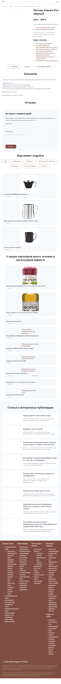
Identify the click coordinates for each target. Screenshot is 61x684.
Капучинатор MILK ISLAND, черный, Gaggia (19, 348)
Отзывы (27, 66)
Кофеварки (29, 161)
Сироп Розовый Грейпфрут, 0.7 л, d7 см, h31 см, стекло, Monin (25, 286)
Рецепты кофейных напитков (51, 641)
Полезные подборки (30, 166)
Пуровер (22, 570)
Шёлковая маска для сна (14, 321)
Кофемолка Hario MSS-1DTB (15, 395)
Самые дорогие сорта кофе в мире (37, 415)
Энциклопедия (53, 626)
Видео (50, 652)
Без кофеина (9, 600)
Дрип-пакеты (9, 619)
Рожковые (23, 555)
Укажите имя (8, 123)
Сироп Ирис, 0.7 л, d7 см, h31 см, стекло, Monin (21, 382)
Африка (10, 577)
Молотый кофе (10, 602)
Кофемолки (38, 566)
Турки (21, 568)
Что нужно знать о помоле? (44, 43)
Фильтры (39, 564)
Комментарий (9, 131)
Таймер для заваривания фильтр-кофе (52, 604)
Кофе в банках (10, 621)
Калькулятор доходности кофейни (52, 570)
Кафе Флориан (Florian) (43, 55)
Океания (10, 574)
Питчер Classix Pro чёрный (12, 247)
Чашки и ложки (39, 574)
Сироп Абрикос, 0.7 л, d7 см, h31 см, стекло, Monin (22, 312)
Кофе (5, 161)
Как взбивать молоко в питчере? (45, 53)
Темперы (39, 553)
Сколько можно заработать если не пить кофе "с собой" (53, 579)
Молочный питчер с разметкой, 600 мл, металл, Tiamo (21, 221)
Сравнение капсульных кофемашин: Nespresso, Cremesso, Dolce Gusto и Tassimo (37, 506)
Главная (4, 6)
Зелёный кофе (10, 613)
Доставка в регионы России (52, 648)
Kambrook (44, 166)
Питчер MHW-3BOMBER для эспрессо (16, 194)
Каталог (11, 6)
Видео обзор (35, 375)
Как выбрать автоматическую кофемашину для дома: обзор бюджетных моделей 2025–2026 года (40, 524)
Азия (9, 579)
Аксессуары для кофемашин (47, 161)
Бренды (51, 654)
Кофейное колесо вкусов (33, 429)
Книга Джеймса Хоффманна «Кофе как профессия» (22, 335)
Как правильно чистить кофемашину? (47, 60)
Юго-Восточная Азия (11, 583)
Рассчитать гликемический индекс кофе (53, 551)
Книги (36, 579)
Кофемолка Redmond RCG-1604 (16, 361)
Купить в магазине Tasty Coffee (45, 29)
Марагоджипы (12, 553)
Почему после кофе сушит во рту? (37, 491)
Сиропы (36, 572)
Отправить (11, 146)
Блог (50, 624)
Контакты (51, 632)
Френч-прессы (24, 581)
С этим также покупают (43, 66)
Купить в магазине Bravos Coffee (45, 27)
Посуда (36, 577)
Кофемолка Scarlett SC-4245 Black (16, 373)
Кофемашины (17, 161)
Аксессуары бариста (29, 6)
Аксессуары (18, 6)
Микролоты (11, 551)
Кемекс (22, 566)
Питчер (39, 555)
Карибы (10, 568)
